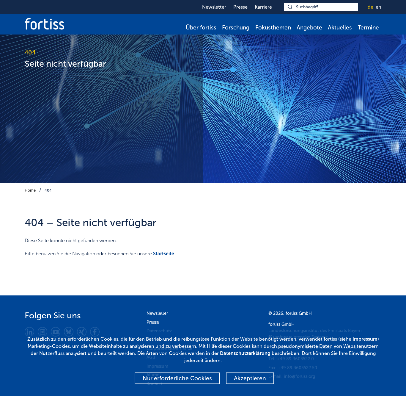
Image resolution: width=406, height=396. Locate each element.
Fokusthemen (273, 27)
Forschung (235, 27)
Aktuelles (340, 27)
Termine (368, 27)
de (370, 7)
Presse (240, 7)
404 (48, 190)
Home (30, 190)
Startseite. (164, 253)
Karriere (263, 7)
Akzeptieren (250, 378)
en (378, 7)
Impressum (365, 339)
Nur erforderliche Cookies (177, 378)
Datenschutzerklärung (245, 353)
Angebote (309, 27)
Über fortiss (201, 27)
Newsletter (214, 7)
